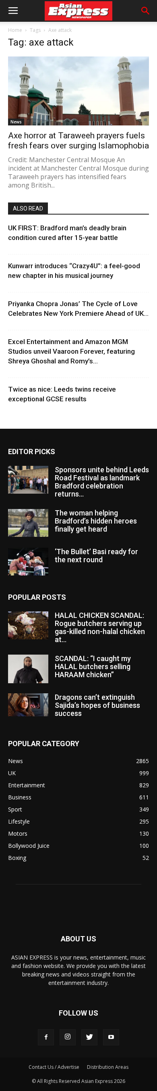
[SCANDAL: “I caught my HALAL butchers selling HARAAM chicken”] (28, 669)
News (16, 122)
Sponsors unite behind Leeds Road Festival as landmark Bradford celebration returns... (102, 481)
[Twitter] (89, 1037)
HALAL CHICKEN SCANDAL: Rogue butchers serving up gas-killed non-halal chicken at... (100, 627)
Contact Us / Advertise (54, 1067)
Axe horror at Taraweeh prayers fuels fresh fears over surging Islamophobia (78, 140)
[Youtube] (111, 1037)
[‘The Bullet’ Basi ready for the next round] (28, 562)
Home (15, 30)
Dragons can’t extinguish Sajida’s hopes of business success (97, 705)
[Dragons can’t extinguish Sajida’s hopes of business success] (28, 704)
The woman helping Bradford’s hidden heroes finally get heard (96, 521)
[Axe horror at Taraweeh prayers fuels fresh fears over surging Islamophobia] (78, 90)
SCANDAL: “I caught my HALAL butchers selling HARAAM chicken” (93, 666)
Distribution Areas (107, 1067)
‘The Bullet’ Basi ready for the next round (96, 555)
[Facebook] (46, 1037)
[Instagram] (68, 1037)
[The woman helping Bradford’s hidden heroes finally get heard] (28, 523)
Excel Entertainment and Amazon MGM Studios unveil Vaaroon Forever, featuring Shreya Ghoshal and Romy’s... (71, 351)
